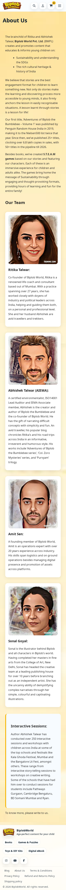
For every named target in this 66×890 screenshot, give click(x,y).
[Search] (34, 5)
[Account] (42, 5)
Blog (6, 870)
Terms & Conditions (41, 870)
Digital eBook (36, 850)
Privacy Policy (11, 876)
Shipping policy (13, 881)
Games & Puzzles (28, 842)
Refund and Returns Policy (40, 876)
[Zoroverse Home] (14, 5)
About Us (20, 870)
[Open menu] (59, 5)
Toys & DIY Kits (14, 850)
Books (8, 842)
